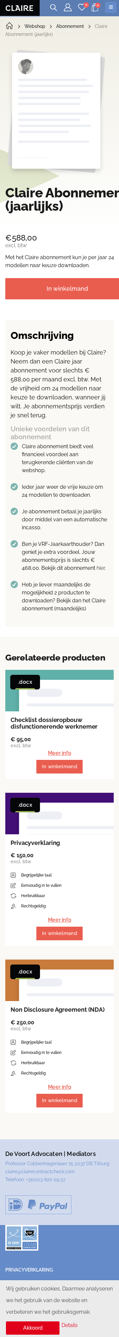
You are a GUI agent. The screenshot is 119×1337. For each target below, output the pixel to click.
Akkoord (33, 1328)
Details (69, 1325)
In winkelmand (59, 767)
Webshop (34, 26)
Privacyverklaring (29, 1270)
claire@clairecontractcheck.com (40, 1171)
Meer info (59, 753)
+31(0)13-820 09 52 (45, 1179)
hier (101, 568)
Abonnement (70, 26)
